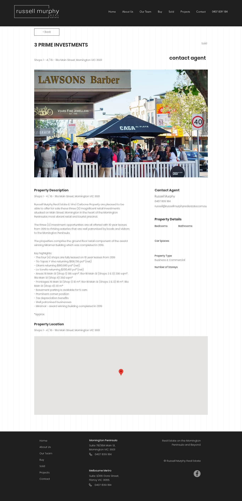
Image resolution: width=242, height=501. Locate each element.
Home (43, 440)
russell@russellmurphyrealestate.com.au (181, 206)
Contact (45, 479)
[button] (185, 11)
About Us (45, 447)
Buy (42, 460)
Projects (45, 472)
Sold (42, 466)
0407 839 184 (220, 11)
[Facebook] (197, 473)
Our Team (46, 453)
